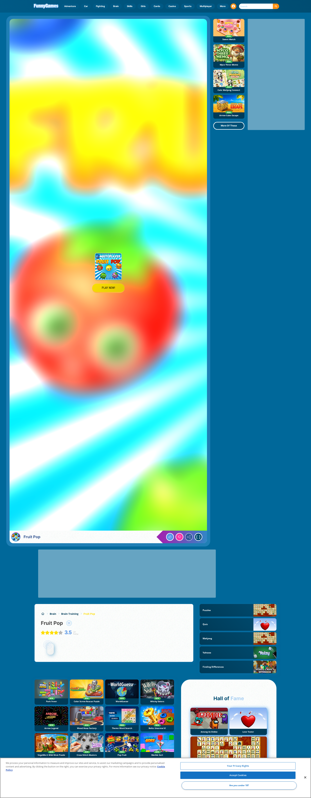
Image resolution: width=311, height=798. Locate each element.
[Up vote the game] (170, 537)
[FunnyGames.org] (43, 614)
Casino (172, 6)
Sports (187, 6)
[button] (233, 6)
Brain (116, 6)
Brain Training (69, 613)
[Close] (305, 777)
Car (86, 6)
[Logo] (46, 6)
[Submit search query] (276, 6)
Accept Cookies (237, 775)
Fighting (100, 6)
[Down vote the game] (179, 537)
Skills (129, 6)
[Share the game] (189, 537)
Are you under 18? (239, 785)
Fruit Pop (89, 613)
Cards (157, 6)
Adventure (70, 6)
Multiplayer (206, 6)
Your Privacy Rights (238, 765)
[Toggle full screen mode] (198, 537)
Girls (143, 6)
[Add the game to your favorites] (69, 623)
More (223, 6)
